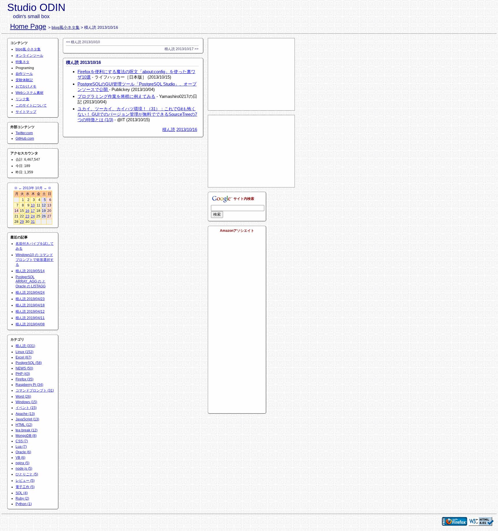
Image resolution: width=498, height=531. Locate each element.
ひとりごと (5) (27, 474)
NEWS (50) (24, 368)
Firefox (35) (24, 379)
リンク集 (22, 99)
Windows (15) (26, 402)
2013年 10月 (33, 188)
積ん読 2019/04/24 (30, 293)
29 (22, 222)
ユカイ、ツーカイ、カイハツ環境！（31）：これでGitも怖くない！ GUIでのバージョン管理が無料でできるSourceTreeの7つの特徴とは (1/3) (137, 114)
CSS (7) (22, 441)
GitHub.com (25, 138)
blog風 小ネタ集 (28, 49)
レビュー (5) (25, 481)
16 (27, 211)
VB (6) (20, 458)
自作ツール (24, 74)
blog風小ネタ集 (66, 27)
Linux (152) (24, 352)
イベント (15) (26, 408)
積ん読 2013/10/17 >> (182, 49)
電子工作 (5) (25, 487)
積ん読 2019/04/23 (30, 299)
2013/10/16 (186, 129)
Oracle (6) (23, 452)
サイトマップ (26, 112)
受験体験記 (24, 80)
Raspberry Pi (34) (29, 385)
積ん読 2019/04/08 (30, 324)
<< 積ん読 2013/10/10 (83, 42)
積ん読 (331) (25, 346)
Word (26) (23, 397)
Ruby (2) (22, 498)
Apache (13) (25, 414)
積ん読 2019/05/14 (30, 271)
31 (33, 222)
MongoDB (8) (26, 436)
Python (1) (24, 504)
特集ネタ (22, 62)
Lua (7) (21, 447)
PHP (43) (23, 374)
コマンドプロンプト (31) (35, 390)
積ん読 (168, 129)
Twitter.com (24, 133)
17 (33, 211)
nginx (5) (22, 463)
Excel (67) (23, 357)
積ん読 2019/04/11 (30, 318)
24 (33, 216)
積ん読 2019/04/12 (30, 312)
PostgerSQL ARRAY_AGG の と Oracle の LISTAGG (31, 281)
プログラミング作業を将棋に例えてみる (116, 96)
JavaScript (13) (27, 419)
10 (33, 205)
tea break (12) (26, 430)
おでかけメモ (26, 86)
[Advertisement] (251, 74)
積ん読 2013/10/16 (83, 62)
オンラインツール (29, 56)
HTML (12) (24, 425)
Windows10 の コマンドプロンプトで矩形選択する (35, 260)
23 (27, 216)
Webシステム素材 (30, 93)
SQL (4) (22, 493)
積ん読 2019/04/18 (30, 305)
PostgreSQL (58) (29, 363)
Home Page (28, 26)
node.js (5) (24, 468)
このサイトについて (31, 105)
